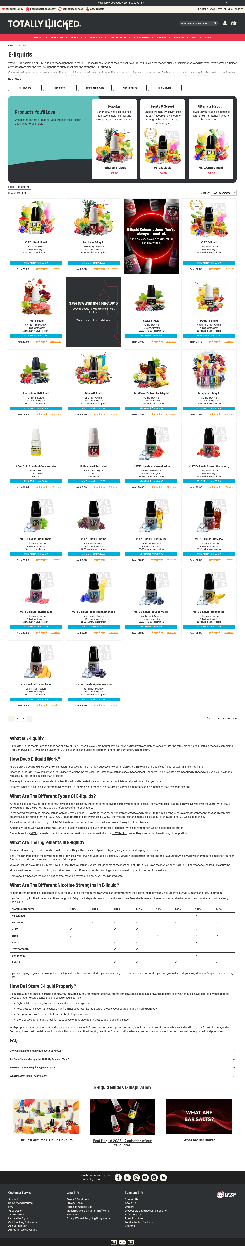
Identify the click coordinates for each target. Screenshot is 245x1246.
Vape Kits (76, 37)
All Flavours (25, 88)
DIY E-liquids (165, 88)
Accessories (142, 37)
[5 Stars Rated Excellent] (28, 9)
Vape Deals (15, 1210)
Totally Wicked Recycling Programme (88, 1218)
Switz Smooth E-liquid (36, 393)
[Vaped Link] (154, 1177)
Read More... (15, 79)
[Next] (29, 718)
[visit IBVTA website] (227, 1195)
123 (55, 341)
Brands (161, 37)
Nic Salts (60, 88)
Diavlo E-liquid (93, 393)
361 (113, 269)
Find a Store (202, 9)
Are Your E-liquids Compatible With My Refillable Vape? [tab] (39, 1059)
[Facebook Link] (118, 1177)
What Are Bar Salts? (199, 1140)
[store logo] (44, 23)
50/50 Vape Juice (95, 88)
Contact (239, 9)
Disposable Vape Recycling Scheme (146, 1210)
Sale (208, 37)
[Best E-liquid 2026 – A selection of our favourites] (122, 1134)
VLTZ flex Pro (119, 833)
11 (55, 269)
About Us (130, 1203)
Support (179, 37)
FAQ (10, 1206)
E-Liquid (38, 37)
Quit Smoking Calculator (22, 1222)
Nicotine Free (130, 88)
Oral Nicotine (118, 37)
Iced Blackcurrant (219, 865)
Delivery (228, 9)
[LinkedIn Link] (163, 1177)
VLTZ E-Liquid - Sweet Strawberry (209, 466)
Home (11, 45)
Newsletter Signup (19, 1218)
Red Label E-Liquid (93, 242)
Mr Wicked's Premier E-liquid (151, 393)
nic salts (108, 786)
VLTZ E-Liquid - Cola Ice (209, 539)
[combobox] (199, 23)
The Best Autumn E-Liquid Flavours (46, 1140)
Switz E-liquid (151, 320)
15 (229, 414)
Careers (129, 1206)
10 (56, 414)
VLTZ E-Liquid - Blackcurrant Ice (93, 684)
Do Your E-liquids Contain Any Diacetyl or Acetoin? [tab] (37, 1050)
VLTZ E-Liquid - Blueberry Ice (151, 611)
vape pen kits (163, 746)
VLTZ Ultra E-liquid (36, 242)
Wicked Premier (17, 1214)
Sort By (205, 192)
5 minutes (151, 772)
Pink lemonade (185, 63)
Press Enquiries (134, 1218)
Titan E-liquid (36, 320)
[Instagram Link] (136, 1177)
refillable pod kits (187, 746)
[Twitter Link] (127, 1177)
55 (229, 269)
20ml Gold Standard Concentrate (36, 466)
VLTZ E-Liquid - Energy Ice (151, 539)
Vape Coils (96, 37)
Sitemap (130, 1225)
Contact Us (131, 1199)
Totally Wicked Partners (139, 1222)
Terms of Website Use (79, 1206)
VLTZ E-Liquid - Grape (93, 539)
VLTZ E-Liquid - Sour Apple (36, 539)
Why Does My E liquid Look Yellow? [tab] (28, 1076)
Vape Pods (57, 37)
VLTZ (33, 833)
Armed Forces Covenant (22, 1229)
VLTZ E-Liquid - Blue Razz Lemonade (93, 611)
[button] (225, 23)
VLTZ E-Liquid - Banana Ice (209, 611)
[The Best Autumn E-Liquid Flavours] (46, 1133)
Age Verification (17, 1225)
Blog (195, 37)
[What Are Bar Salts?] (199, 1133)
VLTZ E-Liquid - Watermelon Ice (151, 466)
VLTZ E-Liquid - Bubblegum (36, 611)
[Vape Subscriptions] (60, 9)
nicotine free (56, 876)
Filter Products (17, 186)
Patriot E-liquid (209, 320)
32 (55, 487)
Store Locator (133, 1214)
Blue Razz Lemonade (191, 865)
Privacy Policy (75, 1203)
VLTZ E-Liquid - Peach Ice (36, 684)
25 (171, 341)
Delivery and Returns (20, 1203)
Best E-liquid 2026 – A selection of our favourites (122, 1143)
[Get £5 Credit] (88, 9)
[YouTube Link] (145, 1177)
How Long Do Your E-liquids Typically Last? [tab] (32, 1067)
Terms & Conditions (78, 1199)
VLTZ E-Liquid (209, 242)
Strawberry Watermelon (213, 63)
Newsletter (216, 9)
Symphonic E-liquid (209, 393)
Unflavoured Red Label (93, 466)
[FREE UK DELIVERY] (4, 9)
